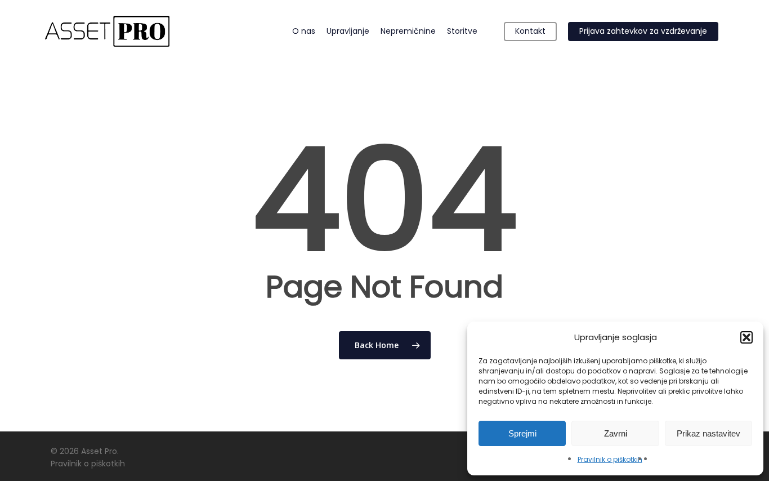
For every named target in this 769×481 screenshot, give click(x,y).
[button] (746, 337)
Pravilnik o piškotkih (610, 459)
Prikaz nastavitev (708, 433)
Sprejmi (522, 433)
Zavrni (615, 433)
